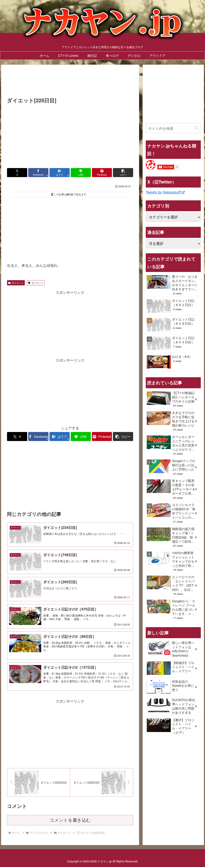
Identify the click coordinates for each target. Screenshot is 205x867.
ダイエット (18, 282)
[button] (123, 172)
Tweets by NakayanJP (163, 192)
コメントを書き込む (70, 820)
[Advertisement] (70, 82)
